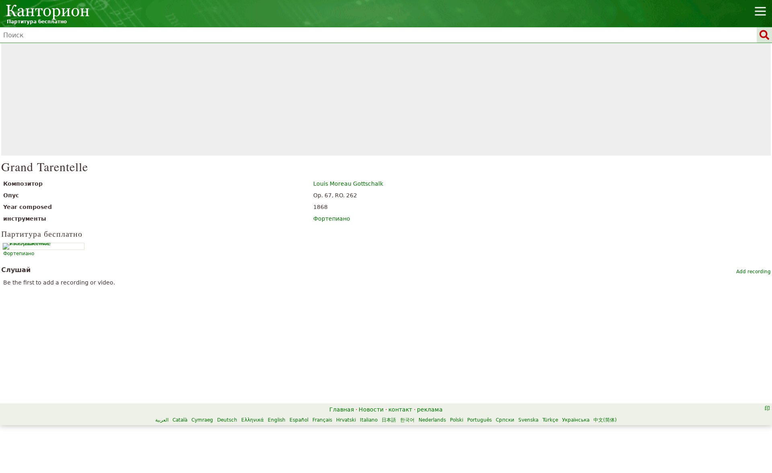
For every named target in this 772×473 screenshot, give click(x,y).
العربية (161, 420)
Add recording (753, 271)
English (276, 420)
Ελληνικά (252, 420)
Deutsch (227, 420)
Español (299, 420)
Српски (505, 420)
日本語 (389, 420)
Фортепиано (331, 218)
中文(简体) (605, 420)
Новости (371, 409)
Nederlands (432, 420)
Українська (575, 420)
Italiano (369, 420)
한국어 (407, 420)
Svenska (528, 420)
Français (322, 420)
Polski (456, 420)
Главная (341, 409)
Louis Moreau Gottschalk (348, 183)
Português (479, 420)
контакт (400, 409)
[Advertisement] (386, 99)
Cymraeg (202, 420)
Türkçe (550, 420)
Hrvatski (346, 420)
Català (179, 420)
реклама (430, 409)
